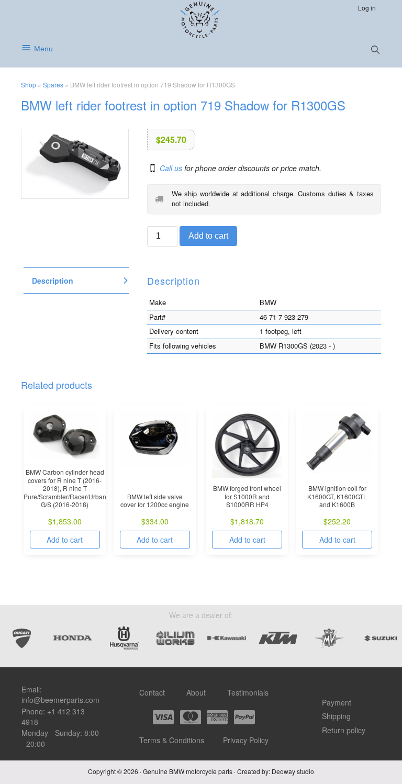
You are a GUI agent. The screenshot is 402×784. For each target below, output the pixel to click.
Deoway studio (293, 771)
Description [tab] (52, 280)
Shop (28, 84)
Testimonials (248, 692)
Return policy (343, 730)
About (196, 692)
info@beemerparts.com (60, 700)
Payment (336, 702)
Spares (53, 84)
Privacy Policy (246, 740)
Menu (43, 48)
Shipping (336, 716)
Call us (171, 168)
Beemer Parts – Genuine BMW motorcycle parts (201, 20)
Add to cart (208, 235)
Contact (152, 692)
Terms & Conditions (171, 740)
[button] (375, 49)
